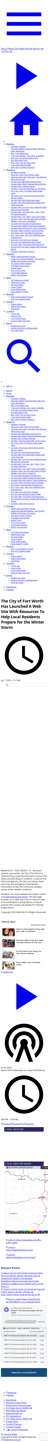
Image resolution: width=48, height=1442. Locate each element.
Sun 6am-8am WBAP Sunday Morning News (28, 226)
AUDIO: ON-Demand (19, 275)
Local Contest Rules (18, 318)
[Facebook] (11, 587)
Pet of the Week (17, 330)
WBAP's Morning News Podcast (23, 256)
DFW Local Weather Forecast (22, 297)
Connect (10, 301)
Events (9, 323)
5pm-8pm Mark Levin (19, 160)
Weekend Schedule (18, 172)
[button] (24, 932)
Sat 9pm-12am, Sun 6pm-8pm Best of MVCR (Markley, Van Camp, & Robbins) (28, 220)
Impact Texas (16, 268)
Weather (10, 294)
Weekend (10, 170)
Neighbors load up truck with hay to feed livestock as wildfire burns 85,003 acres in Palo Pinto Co (22, 1284)
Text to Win (15, 314)
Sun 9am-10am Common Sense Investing (27, 230)
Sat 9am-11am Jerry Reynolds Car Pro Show (28, 189)
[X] (10, 589)
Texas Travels (16, 287)
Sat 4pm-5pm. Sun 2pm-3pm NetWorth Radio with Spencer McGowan (29, 208)
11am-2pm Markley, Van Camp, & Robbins (27, 156)
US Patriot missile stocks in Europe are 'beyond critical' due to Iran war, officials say (23, 1290)
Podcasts (10, 254)
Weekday (10, 144)
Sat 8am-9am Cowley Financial (23, 186)
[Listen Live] (24, 995)
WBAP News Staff (18, 282)
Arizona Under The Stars (20, 321)
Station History (16, 304)
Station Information (18, 306)
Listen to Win (16, 316)
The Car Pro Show (18, 270)
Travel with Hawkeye (19, 273)
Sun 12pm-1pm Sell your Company (24, 240)
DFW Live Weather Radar (20, 299)
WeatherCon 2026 (18, 326)
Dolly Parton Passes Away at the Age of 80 (20, 1294)
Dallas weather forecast (24, 1158)
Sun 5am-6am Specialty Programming (26, 223)
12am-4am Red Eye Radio (21, 165)
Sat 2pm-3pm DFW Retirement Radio (25, 200)
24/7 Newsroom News (20, 280)
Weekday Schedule (18, 146)
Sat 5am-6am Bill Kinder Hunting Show (26, 182)
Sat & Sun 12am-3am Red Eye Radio (25, 175)
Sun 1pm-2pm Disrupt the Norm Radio (26, 242)
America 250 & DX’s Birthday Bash (24, 328)
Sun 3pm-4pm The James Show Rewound (27, 244)
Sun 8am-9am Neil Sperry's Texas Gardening (28, 228)
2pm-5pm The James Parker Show (24, 158)
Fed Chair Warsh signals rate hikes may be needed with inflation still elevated (20, 1277)
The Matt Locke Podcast (20, 266)
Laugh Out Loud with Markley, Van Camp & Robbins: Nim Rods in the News (27, 260)
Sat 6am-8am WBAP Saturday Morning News (28, 184)
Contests (10, 311)
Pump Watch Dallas (18, 289)
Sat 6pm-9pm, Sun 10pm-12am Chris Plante (28, 216)
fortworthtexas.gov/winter (15, 896)
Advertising (15, 309)
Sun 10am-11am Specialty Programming (27, 233)
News (8, 277)
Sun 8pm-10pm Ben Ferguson (22, 251)
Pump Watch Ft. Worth (19, 292)
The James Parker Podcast (21, 263)
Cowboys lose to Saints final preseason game (22, 1273)
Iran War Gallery (17, 285)
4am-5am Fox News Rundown (23, 167)
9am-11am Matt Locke (19, 153)
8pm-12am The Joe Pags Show (23, 163)
